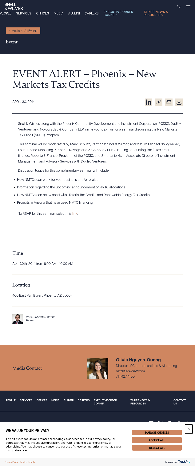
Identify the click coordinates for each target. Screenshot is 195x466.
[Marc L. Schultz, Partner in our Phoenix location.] (97, 319)
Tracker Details (27, 461)
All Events (31, 31)
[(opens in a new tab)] (148, 102)
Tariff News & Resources (156, 13)
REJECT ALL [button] (157, 448)
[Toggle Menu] (188, 7)
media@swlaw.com (130, 371)
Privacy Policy (11, 461)
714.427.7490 (125, 377)
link (74, 214)
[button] (189, 429)
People (5, 13)
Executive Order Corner (118, 13)
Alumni (74, 13)
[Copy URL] (158, 102)
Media (59, 13)
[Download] (179, 102)
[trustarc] (184, 462)
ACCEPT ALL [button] (157, 440)
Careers (92, 13)
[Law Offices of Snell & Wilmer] (14, 6)
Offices (42, 13)
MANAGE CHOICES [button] (157, 432)
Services (23, 13)
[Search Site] (179, 7)
